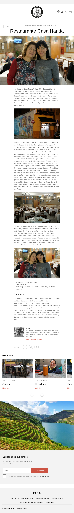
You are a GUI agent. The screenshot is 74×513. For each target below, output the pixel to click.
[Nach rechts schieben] (42, 395)
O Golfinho (40, 384)
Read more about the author (34, 339)
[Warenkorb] (70, 12)
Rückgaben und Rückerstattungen (31, 502)
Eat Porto (9, 508)
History (53, 25)
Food (48, 25)
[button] (3, 12)
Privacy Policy (46, 476)
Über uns (13, 498)
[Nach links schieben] (32, 395)
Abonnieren (40, 470)
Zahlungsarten (49, 502)
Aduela (6, 384)
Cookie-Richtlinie (57, 498)
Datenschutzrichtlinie (42, 498)
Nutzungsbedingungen (25, 498)
